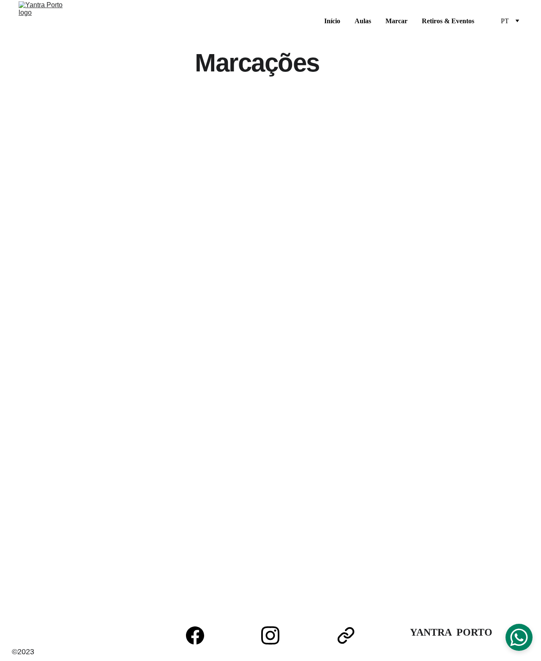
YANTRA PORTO (451, 632)
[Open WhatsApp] (519, 637)
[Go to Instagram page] (274, 635)
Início (332, 21)
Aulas (363, 21)
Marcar (396, 21)
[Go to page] (346, 635)
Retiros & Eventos (448, 21)
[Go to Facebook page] (199, 635)
